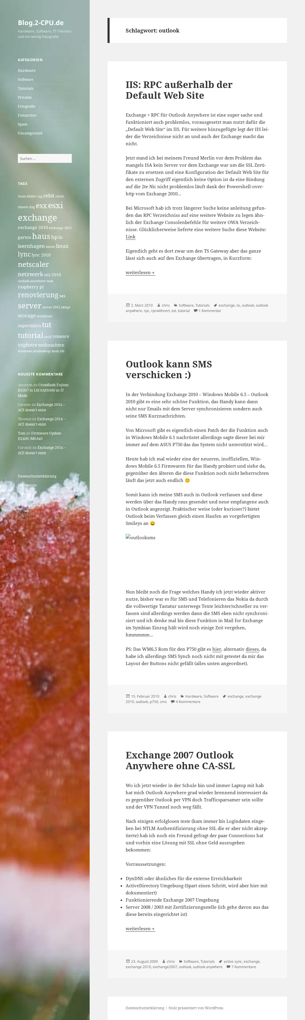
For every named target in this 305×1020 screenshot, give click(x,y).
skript (65, 307)
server (29, 305)
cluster (23, 207)
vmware (61, 336)
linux (62, 245)
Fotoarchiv (27, 115)
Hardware (26, 70)
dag (32, 207)
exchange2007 (165, 966)
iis (60, 237)
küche (50, 247)
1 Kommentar (210, 310)
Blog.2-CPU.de (41, 22)
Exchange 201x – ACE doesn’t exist (41, 407)
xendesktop (42, 351)
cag (39, 196)
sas (62, 296)
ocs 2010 (52, 274)
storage (27, 315)
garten (24, 237)
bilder (31, 196)
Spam (22, 124)
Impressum (27, 485)
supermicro (29, 325)
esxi (55, 205)
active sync (233, 961)
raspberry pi (30, 287)
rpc (146, 310)
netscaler (33, 264)
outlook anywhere (32, 281)
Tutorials (25, 88)
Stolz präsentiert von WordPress (196, 1007)
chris (166, 305)
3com (22, 196)
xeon (55, 351)
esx (41, 205)
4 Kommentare (188, 701)
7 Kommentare (243, 966)
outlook (248, 305)
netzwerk (30, 274)
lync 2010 (41, 255)
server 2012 (51, 307)
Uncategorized (30, 133)
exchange (37, 217)
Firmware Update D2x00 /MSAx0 (39, 436)
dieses (252, 649)
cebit (49, 195)
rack (49, 281)
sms (163, 701)
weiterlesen (140, 272)
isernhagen (31, 245)
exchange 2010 (33, 227)
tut (46, 324)
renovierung (38, 294)
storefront (44, 316)
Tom (21, 433)
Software (25, 79)
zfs (62, 351)
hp (54, 237)
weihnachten (51, 345)
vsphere (27, 344)
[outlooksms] (197, 550)
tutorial (30, 335)
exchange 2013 (60, 228)
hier (216, 649)
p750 (154, 701)
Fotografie (26, 106)
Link (131, 236)
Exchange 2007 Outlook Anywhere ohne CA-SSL (180, 760)
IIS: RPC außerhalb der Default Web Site (179, 89)
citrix (59, 196)
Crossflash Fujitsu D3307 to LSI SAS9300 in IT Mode (43, 390)
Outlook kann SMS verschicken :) (169, 369)
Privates (25, 97)
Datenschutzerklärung (37, 476)
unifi (48, 337)
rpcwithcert (160, 310)
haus (41, 236)
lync (24, 254)
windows (25, 351)
